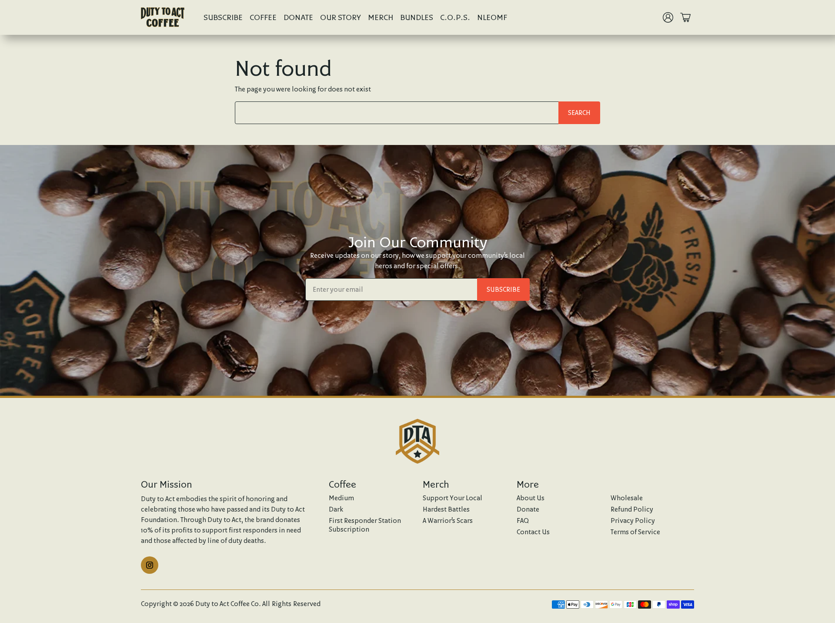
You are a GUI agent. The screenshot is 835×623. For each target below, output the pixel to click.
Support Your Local (452, 498)
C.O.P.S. (455, 17)
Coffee (263, 17)
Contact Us (533, 532)
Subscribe (223, 17)
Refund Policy (632, 509)
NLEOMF (492, 17)
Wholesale (627, 498)
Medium (341, 498)
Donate (298, 17)
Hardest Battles (446, 509)
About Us (530, 498)
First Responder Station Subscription (365, 524)
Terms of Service (635, 532)
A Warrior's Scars (448, 520)
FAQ (523, 520)
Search (579, 112)
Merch (380, 17)
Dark (336, 509)
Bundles (416, 17)
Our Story (340, 17)
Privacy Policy (633, 520)
